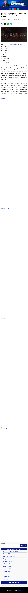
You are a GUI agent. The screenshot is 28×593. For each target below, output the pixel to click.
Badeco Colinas (7, 554)
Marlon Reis (6, 574)
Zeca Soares (6, 579)
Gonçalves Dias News (9, 569)
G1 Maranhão (6, 564)
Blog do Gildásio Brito (9, 556)
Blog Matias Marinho (9, 559)
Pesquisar (3, 543)
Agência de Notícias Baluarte (11, 551)
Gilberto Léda (7, 566)
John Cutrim (6, 571)
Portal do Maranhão (8, 561)
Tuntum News (7, 576)
